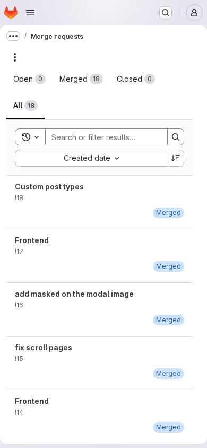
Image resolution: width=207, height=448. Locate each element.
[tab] (29, 79)
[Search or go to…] (165, 12)
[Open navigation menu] (30, 12)
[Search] (175, 136)
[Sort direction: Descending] (175, 158)
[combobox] (91, 158)
